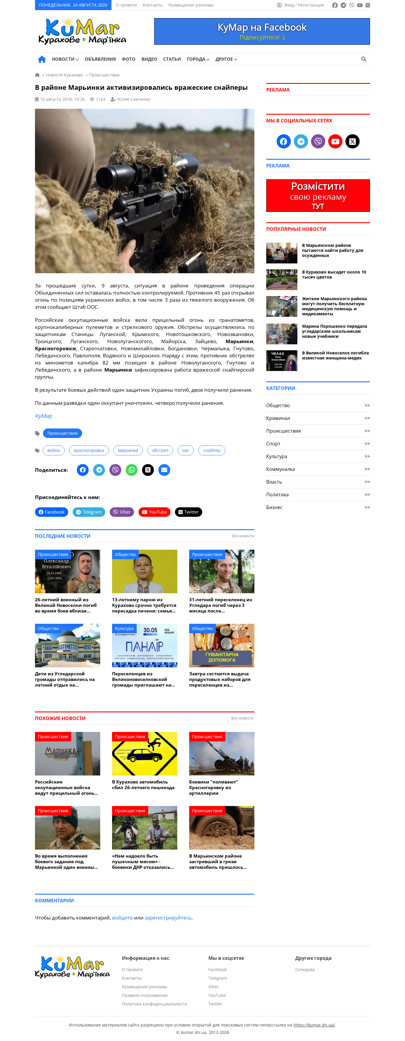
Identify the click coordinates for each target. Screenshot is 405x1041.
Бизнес (318, 507)
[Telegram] (99, 470)
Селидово (305, 969)
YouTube (217, 995)
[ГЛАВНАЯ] (42, 59)
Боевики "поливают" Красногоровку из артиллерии (213, 787)
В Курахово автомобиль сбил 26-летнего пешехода (143, 784)
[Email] (164, 470)
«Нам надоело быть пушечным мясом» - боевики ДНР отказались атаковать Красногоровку (142, 861)
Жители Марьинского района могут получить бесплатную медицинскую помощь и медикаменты (334, 306)
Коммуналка (318, 469)
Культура (124, 628)
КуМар (43, 415)
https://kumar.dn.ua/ (314, 1025)
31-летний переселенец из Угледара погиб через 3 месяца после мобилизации (220, 605)
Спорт (318, 443)
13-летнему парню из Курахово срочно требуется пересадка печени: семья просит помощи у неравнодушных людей (144, 605)
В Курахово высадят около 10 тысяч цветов (334, 274)
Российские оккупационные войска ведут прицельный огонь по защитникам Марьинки (66, 787)
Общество (125, 554)
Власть (318, 482)
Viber (213, 986)
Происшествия (62, 433)
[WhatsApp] (132, 470)
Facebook (217, 969)
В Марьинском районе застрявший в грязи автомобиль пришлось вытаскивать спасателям (218, 861)
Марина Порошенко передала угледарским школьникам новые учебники (334, 331)
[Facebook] (83, 470)
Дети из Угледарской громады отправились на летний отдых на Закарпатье (65, 679)
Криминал (318, 418)
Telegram (217, 978)
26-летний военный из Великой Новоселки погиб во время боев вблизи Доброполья (66, 605)
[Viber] (115, 470)
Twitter (215, 1004)
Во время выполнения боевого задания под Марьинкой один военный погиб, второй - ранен (66, 861)
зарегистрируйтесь (168, 917)
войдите (122, 917)
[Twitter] (148, 470)
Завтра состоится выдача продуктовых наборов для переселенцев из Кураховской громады (220, 679)
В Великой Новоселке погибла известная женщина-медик (335, 355)
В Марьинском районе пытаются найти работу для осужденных (332, 250)
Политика (318, 494)
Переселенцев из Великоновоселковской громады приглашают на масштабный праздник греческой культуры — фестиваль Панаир (141, 679)
